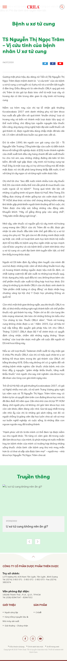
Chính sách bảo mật (35, 646)
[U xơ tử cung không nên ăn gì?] (33, 500)
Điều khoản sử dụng (16, 646)
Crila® (38, 612)
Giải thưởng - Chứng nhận (16, 625)
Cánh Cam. (33, 652)
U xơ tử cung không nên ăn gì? (27, 526)
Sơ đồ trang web (53, 646)
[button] (29, 541)
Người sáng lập (11, 612)
